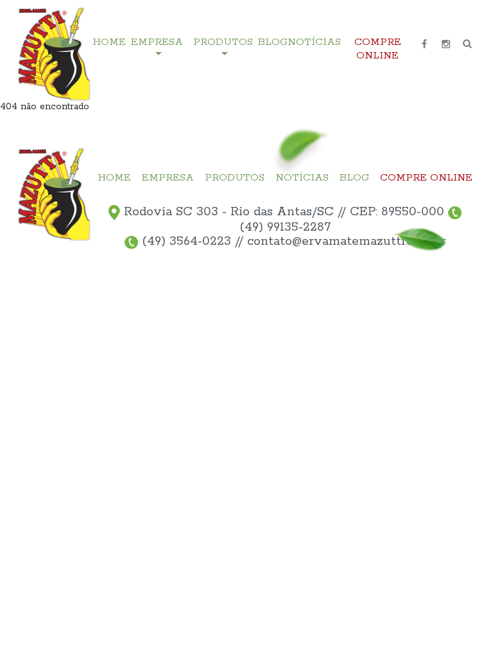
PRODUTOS (234, 178)
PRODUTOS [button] (223, 42)
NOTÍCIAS (314, 42)
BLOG (273, 42)
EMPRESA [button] (157, 42)
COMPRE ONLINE (377, 49)
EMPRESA (168, 178)
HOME (109, 42)
